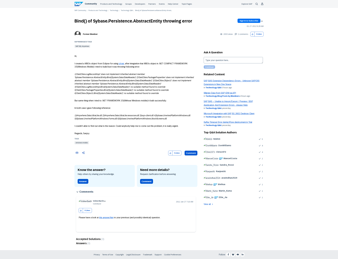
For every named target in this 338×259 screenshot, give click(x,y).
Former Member (90, 34)
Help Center (173, 4)
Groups (128, 4)
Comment (191, 153)
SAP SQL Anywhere (82, 46)
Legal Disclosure (133, 255)
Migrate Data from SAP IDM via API (220, 93)
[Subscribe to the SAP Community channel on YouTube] (238, 254)
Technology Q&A (127, 10)
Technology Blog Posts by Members (223, 96)
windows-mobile (82, 143)
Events (162, 4)
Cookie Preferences (172, 255)
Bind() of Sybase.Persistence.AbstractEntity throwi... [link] (153, 10)
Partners (152, 4)
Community (91, 4)
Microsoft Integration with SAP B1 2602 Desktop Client (229, 113)
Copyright (120, 255)
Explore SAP (247, 4)
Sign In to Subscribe (249, 21)
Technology (114, 10)
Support (158, 255)
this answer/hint (106, 217)
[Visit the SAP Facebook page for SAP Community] (228, 254)
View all (207, 204)
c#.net (121, 63)
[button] (252, 34)
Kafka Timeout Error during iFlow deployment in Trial (228, 122)
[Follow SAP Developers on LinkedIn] (242, 254)
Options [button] (262, 21)
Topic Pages (187, 4)
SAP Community (80, 10)
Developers (140, 4)
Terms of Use (107, 255)
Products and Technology (111, 4)
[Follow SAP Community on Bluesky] (233, 254)
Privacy (97, 255)
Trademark (147, 255)
